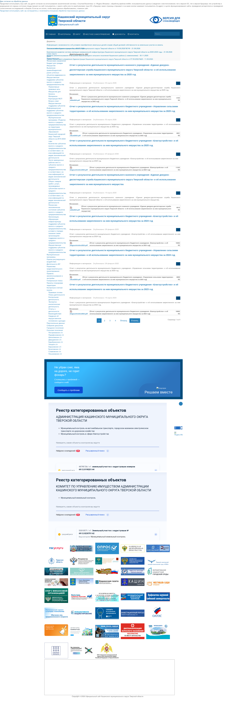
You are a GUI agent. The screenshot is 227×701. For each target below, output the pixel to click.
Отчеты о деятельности (53, 310)
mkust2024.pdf (75, 279)
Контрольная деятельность (53, 298)
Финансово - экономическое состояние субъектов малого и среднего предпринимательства (57, 210)
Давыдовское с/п (54, 339)
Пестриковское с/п (55, 332)
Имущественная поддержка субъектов (56, 104)
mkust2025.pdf (75, 135)
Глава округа (52, 53)
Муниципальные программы (53, 255)
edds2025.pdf (75, 100)
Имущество (51, 65)
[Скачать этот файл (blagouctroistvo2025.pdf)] (71, 167)
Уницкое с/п (53, 344)
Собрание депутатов (55, 325)
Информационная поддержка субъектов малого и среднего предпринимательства (55, 111)
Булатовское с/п (54, 349)
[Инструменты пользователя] (178, 83)
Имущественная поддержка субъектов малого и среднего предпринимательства (55, 81)
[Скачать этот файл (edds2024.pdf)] (71, 207)
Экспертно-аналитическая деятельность (54, 304)
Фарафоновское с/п (56, 335)
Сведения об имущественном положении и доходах (56, 318)
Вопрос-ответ (53, 101)
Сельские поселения (55, 330)
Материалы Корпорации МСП (55, 97)
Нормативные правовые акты (54, 88)
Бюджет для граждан (55, 63)
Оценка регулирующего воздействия (56, 260)
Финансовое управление (56, 61)
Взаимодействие (54, 313)
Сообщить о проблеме (69, 390)
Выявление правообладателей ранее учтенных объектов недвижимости (56, 71)
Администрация (53, 58)
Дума (49, 56)
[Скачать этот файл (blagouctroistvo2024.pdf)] (71, 243)
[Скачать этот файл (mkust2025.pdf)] (71, 133)
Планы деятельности (56, 294)
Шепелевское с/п (55, 337)
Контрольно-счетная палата (55, 288)
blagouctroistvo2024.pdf (79, 245)
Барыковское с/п (54, 346)
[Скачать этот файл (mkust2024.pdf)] (71, 277)
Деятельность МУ (53, 264)
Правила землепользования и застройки (55, 275)
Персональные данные (56, 323)
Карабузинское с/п (55, 342)
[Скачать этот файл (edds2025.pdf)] (71, 98)
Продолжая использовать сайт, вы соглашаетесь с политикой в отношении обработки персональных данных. (42, 10)
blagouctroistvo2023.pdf (79, 314)
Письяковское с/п (55, 354)
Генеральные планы (55, 280)
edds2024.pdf (75, 210)
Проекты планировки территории (55, 284)
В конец (134, 320)
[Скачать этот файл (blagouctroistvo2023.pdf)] (71, 311)
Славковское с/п (54, 351)
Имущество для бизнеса (54, 92)
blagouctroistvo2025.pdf (79, 170)
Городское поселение (55, 328)
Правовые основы (55, 292)
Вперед (123, 320)
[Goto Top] (181, 404)
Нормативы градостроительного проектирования (54, 268)
